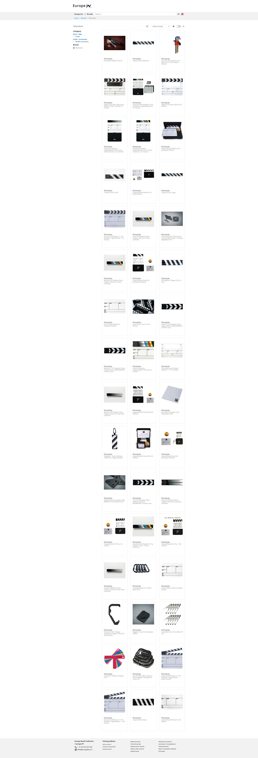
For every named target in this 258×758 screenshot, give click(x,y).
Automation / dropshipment (167, 744)
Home (76, 18)
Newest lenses (135, 751)
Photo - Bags (77, 34)
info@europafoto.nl (84, 749)
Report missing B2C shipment (167, 749)
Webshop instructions (165, 742)
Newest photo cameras (137, 746)
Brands (83, 18)
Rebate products (135, 742)
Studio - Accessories (80, 39)
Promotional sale (136, 744)
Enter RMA (162, 751)
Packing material (163, 746)
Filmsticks (79, 48)
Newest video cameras (137, 749)
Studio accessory (81, 41)
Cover (77, 36)
